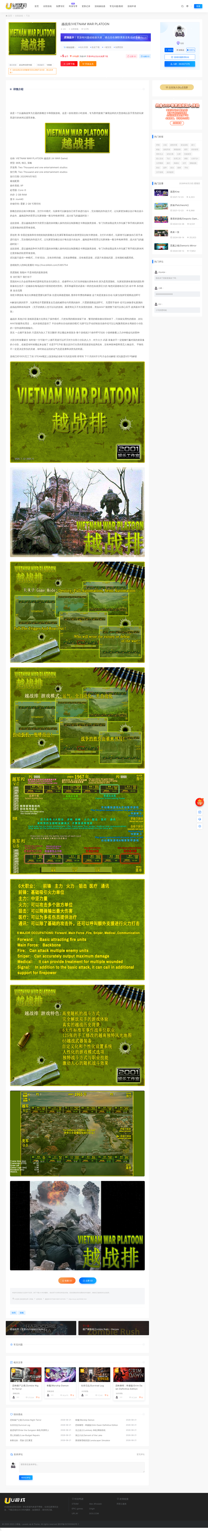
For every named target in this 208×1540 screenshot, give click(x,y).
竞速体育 (187, 154)
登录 (198, 6)
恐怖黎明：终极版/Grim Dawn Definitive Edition (128, 1387)
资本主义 (159, 154)
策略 (29, 162)
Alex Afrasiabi (95, 1504)
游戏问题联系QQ (181, 57)
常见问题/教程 (116, 6)
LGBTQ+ (194, 158)
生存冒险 (85, 1391)
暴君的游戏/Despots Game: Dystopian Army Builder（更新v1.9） (185, 218)
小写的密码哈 (161, 310)
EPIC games (77, 1508)
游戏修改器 (100, 6)
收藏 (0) (146, 56)
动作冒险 (119, 1393)
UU (64, 29)
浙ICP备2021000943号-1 (68, 1524)
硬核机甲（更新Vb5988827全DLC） (29, 1329)
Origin (92, 1508)
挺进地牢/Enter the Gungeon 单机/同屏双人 (29, 1430)
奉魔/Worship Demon (58, 1385)
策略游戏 (16, 1393)
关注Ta (170, 50)
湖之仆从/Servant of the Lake (88, 1435)
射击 (158, 168)
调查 (186, 158)
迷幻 (168, 163)
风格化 (176, 163)
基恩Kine (174, 191)
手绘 (186, 168)
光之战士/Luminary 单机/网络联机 (90, 1430)
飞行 (168, 158)
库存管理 (194, 149)
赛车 (186, 149)
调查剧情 (177, 149)
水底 (165, 145)
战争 (165, 168)
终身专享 (73, 6)
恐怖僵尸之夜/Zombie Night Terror (25, 1387)
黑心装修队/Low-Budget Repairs (25, 1435)
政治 (172, 168)
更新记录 (86, 6)
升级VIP (83, 56)
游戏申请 (131, 6)
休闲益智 (170, 172)
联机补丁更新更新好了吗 (166, 278)
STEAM (75, 1504)
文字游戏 (159, 172)
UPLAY (75, 1513)
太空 (184, 163)
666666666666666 (164, 294)
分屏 (179, 154)
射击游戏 (184, 145)
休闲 (21, 117)
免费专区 (60, 6)
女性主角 (170, 154)
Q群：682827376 (181, 64)
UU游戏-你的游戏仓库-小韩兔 (23, 1299)
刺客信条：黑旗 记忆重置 (21, 1440)
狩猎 (158, 145)
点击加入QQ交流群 (178, 87)
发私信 (181, 50)
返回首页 (136, 106)
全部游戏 (47, 6)
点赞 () (132, 56)
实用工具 (177, 158)
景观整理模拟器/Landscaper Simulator (92, 1440)
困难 (179, 168)
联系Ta (192, 50)
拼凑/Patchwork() (179, 205)
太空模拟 (159, 163)
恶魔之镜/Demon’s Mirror (183, 245)
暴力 (193, 145)
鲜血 (158, 149)
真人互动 (159, 158)
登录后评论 (25, 1477)
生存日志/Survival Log (92, 1385)
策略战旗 (193, 163)
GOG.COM (94, 1513)
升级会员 (143, 38)
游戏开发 (166, 149)
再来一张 (174, 232)
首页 (37, 6)
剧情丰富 (173, 145)
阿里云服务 (122, 1504)
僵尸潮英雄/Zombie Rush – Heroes (101, 1329)
